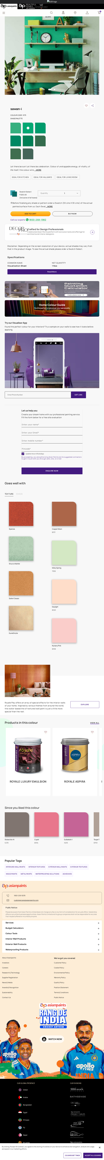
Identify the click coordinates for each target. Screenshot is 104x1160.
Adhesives (67, 874)
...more (37, 170)
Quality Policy (59, 982)
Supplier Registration (10, 978)
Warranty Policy (60, 978)
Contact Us (6, 997)
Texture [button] (9, 494)
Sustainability (7, 992)
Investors (5, 963)
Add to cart (30, 214)
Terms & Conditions (61, 992)
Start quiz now (52, 312)
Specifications (16, 257)
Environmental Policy (62, 973)
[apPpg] (78, 1134)
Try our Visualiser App (16, 322)
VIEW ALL (94, 723)
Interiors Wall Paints (15, 867)
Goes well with (15, 483)
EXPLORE (85, 704)
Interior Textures (37, 867)
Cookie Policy (59, 968)
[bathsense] (78, 1096)
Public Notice (59, 997)
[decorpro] (78, 1104)
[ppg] (78, 1124)
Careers (5, 968)
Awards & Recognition (10, 987)
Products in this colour (21, 722)
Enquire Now (52, 471)
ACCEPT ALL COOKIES (93, 1155)
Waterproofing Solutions (47, 874)
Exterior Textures (78, 867)
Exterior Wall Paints (57, 867)
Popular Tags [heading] (13, 860)
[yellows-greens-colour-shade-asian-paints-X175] (52, 55)
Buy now (72, 214)
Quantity (44, 193)
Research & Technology (11, 973)
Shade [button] (19, 494)
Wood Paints (11, 874)
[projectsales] (78, 1113)
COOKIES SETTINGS (72, 1155)
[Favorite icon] (45, 732)
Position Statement (61, 987)
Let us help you (29, 410)
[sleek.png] (78, 1089)
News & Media (7, 982)
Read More (52, 272)
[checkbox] (23, 453)
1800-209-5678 (19, 896)
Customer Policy (60, 963)
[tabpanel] (52, 55)
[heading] (20, 177)
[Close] (100, 1147)
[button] (87, 12)
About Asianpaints (9, 958)
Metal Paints (26, 874)
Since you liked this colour (22, 807)
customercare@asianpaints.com (26, 900)
